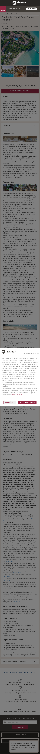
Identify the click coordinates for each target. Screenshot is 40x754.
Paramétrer (9, 402)
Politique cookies (16, 395)
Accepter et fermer (27, 402)
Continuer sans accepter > (31, 353)
